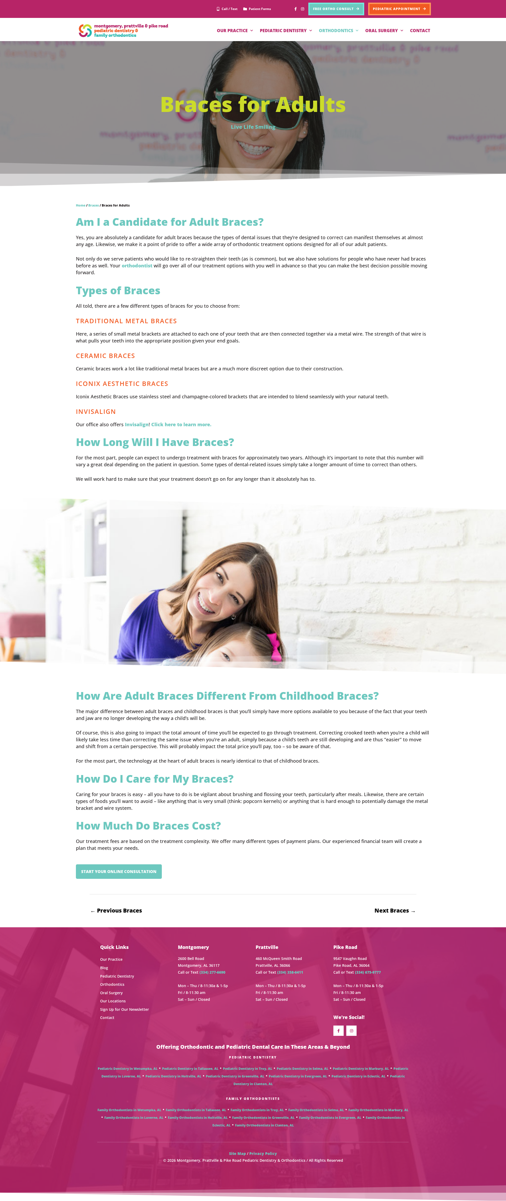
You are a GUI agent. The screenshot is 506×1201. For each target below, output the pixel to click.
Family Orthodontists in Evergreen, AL (330, 1117)
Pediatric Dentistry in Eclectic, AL (359, 1076)
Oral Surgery (111, 992)
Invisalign (137, 424)
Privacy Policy (263, 1153)
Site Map (237, 1153)
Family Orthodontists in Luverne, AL (133, 1117)
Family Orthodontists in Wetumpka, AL (129, 1110)
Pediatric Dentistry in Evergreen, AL (298, 1076)
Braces (93, 205)
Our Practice (111, 959)
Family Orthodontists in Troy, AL (257, 1110)
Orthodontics (112, 984)
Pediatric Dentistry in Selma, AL (302, 1068)
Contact (107, 1017)
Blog (104, 967)
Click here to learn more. (181, 424)
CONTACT (420, 30)
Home (80, 205)
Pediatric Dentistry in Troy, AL (247, 1068)
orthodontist (137, 265)
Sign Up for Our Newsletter (124, 1009)
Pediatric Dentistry (117, 976)
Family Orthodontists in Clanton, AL (264, 1125)
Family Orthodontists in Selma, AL (316, 1110)
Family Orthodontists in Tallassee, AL (196, 1110)
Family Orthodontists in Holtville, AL (198, 1117)
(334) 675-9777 (368, 972)
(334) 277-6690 (212, 972)
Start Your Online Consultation (119, 871)
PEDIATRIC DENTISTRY (283, 30)
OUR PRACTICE (232, 30)
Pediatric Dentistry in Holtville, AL (173, 1076)
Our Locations (113, 1000)
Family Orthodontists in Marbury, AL (378, 1110)
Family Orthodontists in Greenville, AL (263, 1117)
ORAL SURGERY (381, 30)
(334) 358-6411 (290, 972)
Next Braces (395, 910)
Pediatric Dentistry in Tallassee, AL (190, 1068)
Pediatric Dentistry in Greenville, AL (235, 1076)
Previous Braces (116, 910)
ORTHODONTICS (336, 30)
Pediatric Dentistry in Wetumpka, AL (128, 1068)
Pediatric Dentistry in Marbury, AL (361, 1068)
